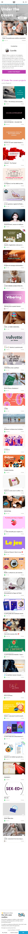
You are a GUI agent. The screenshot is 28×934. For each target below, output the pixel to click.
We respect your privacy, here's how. (8, 927)
